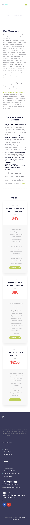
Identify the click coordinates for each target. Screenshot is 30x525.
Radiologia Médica (9, 471)
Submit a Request (15, 267)
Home (9, 15)
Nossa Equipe (8, 452)
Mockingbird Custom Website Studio (14, 92)
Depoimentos (8, 454)
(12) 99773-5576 (10, 484)
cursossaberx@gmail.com (12, 487)
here (23, 183)
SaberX (6, 449)
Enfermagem (8, 476)
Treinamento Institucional (12, 473)
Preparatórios (8, 468)
